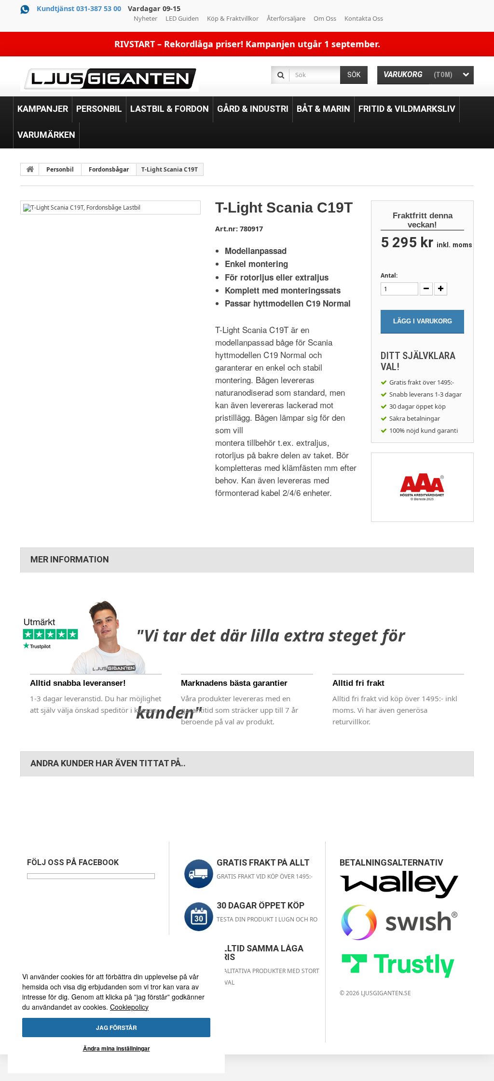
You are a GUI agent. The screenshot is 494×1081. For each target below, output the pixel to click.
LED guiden (182, 18)
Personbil (60, 169)
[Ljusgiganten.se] (109, 79)
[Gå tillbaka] (30, 169)
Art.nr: (226, 228)
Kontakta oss (363, 18)
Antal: (389, 275)
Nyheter (145, 18)
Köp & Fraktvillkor (233, 18)
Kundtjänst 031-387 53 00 (79, 8)
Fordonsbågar (109, 169)
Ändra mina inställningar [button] (116, 1048)
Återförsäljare (286, 18)
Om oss (325, 18)
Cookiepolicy (129, 1007)
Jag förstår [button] (116, 1027)
